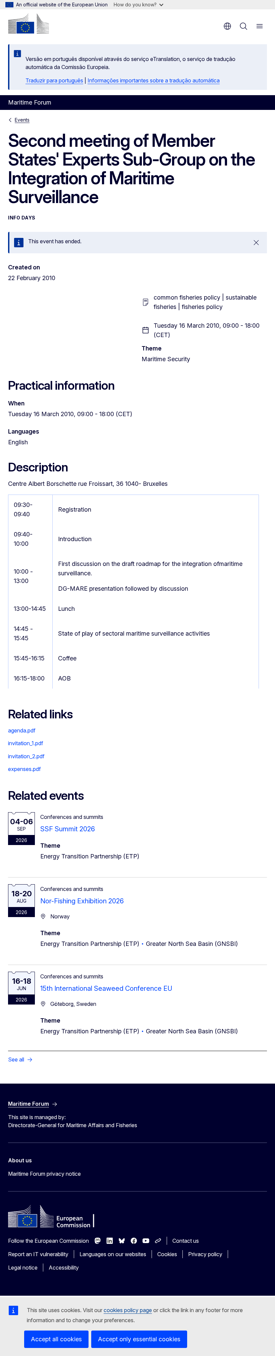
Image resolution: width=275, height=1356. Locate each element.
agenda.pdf (22, 730)
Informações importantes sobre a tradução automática (154, 80)
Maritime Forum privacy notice (44, 1173)
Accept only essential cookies (139, 1339)
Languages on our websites (112, 1254)
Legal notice (23, 1267)
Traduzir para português (54, 80)
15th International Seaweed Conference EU (106, 988)
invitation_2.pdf (26, 756)
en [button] (227, 26)
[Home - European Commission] (28, 23)
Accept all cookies (56, 1339)
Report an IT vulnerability (38, 1254)
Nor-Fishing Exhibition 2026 (82, 901)
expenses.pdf (24, 769)
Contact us (185, 1240)
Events (22, 120)
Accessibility (64, 1267)
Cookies (167, 1254)
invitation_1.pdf (25, 743)
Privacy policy (205, 1254)
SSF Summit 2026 (67, 829)
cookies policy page (128, 1310)
